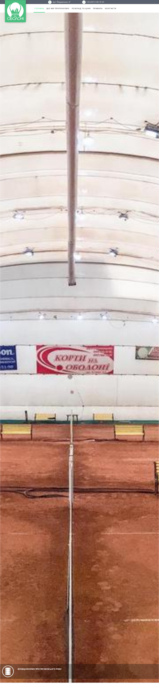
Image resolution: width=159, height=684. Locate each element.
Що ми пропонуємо (57, 8)
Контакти (110, 8)
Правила (98, 8)
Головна (39, 8)
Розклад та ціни (81, 8)
